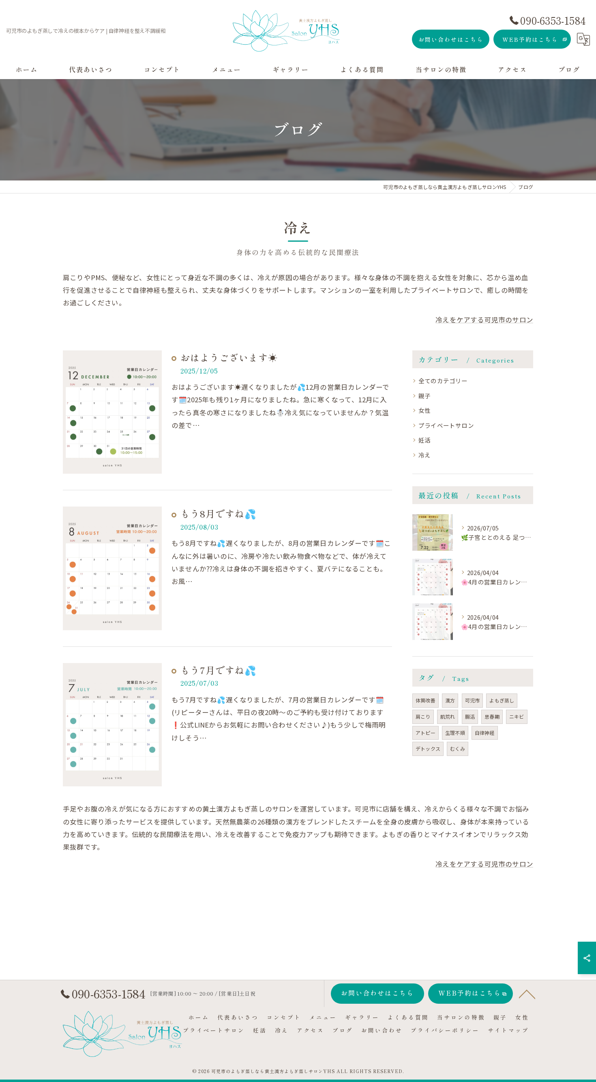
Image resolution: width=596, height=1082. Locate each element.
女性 (424, 410)
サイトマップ (508, 1030)
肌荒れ (447, 716)
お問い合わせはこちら (450, 39)
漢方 (450, 700)
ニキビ (516, 716)
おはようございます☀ (229, 357)
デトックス (428, 748)
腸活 (470, 716)
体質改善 (425, 700)
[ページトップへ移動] (527, 993)
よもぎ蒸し (501, 700)
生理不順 (455, 732)
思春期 (492, 716)
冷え (424, 455)
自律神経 (485, 732)
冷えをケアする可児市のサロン (484, 319)
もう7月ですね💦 (218, 670)
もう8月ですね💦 (218, 513)
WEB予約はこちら (530, 39)
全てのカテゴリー (443, 380)
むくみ (457, 748)
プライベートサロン (446, 425)
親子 (424, 395)
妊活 (424, 440)
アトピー (425, 732)
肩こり (423, 716)
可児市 (472, 700)
